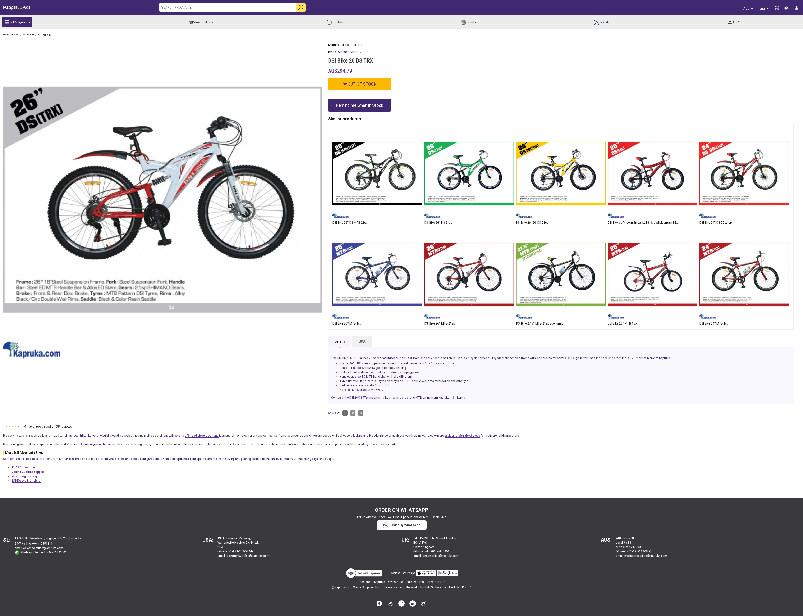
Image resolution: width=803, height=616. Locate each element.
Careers (431, 582)
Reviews (392, 582)
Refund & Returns (412, 582)
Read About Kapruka (371, 582)
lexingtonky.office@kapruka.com (247, 555)
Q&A (362, 341)
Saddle (344, 385)
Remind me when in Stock (359, 105)
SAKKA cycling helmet (26, 480)
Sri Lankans (387, 587)
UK (458, 587)
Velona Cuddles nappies (28, 472)
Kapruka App (408, 573)
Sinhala (436, 587)
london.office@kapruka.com (440, 555)
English (425, 587)
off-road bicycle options (202, 435)
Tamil (446, 587)
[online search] (301, 7)
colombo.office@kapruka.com (43, 548)
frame (525, 358)
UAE (463, 587)
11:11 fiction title (23, 467)
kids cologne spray (24, 476)
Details (339, 341)
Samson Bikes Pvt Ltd (352, 52)
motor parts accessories (236, 444)
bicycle (472, 358)
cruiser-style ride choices (462, 435)
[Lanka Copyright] (333, 587)
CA (469, 587)
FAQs (441, 582)
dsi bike (357, 44)
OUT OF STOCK (361, 84)
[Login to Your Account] (797, 9)
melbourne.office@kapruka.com (645, 555)
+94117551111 (42, 543)
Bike (345, 358)
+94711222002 (56, 552)
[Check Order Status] (786, 9)
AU (453, 587)
